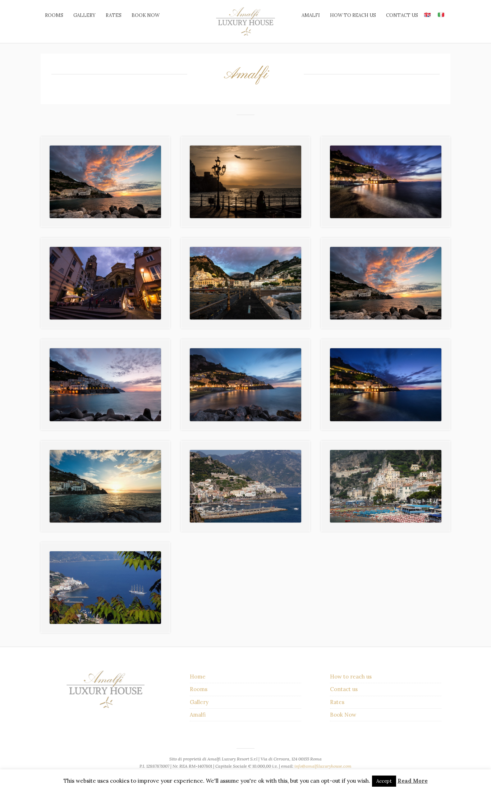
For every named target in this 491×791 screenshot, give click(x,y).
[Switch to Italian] (441, 14)
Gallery (84, 15)
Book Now (343, 714)
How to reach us (353, 15)
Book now (146, 15)
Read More (413, 780)
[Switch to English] (427, 14)
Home (198, 676)
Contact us (402, 15)
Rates (113, 15)
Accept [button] (384, 781)
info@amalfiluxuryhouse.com (323, 766)
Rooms (54, 15)
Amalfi (311, 15)
